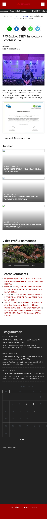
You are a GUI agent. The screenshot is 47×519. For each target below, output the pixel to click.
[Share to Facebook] (16, 29)
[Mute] (37, 265)
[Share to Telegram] (37, 29)
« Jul (22, 440)
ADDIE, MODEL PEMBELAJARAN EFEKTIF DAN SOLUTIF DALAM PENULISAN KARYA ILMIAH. (23, 289)
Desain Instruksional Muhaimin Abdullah (22, 308)
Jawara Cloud (10, 302)
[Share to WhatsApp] (30, 29)
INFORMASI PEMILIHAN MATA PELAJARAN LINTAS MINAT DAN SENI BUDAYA (23, 281)
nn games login (11, 279)
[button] (24, 256)
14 (33, 411)
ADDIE (7, 294)
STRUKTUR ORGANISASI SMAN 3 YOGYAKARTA (23, 373)
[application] (23, 256)
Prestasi (25, 16)
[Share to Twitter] (23, 29)
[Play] (6, 265)
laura (6, 287)
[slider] (21, 265)
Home (17, 16)
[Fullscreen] (41, 265)
